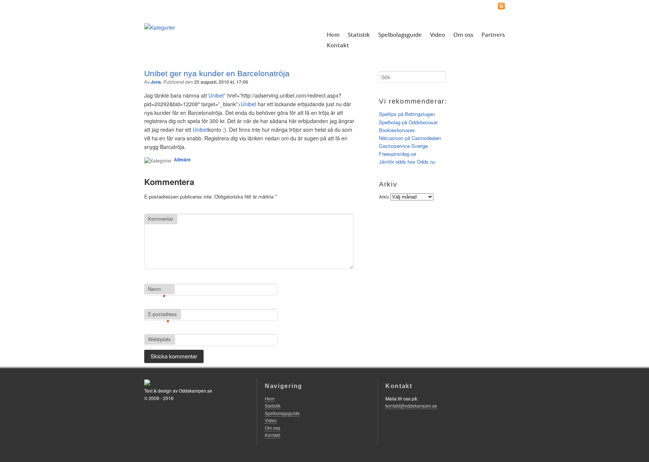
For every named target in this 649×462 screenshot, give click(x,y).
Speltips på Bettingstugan (407, 113)
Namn (157, 289)
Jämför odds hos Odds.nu (407, 161)
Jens (156, 81)
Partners (493, 34)
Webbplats (159, 339)
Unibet (248, 104)
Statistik (359, 34)
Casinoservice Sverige (403, 145)
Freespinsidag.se (397, 153)
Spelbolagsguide (400, 34)
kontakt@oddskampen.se (411, 405)
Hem (333, 34)
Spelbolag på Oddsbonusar (408, 122)
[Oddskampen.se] (159, 27)
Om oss (463, 34)
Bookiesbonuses (397, 130)
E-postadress (162, 314)
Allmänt (182, 159)
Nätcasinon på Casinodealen (410, 137)
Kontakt (338, 45)
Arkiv (384, 196)
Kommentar (160, 218)
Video (437, 34)
